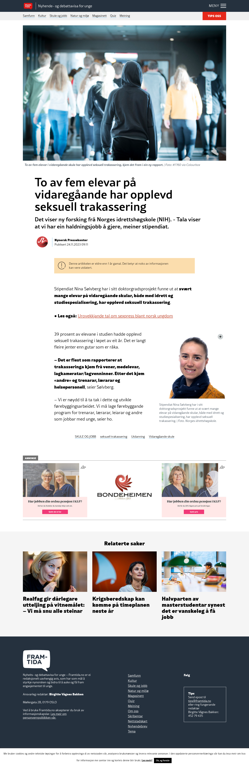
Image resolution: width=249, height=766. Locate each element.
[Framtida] (29, 6)
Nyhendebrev (137, 726)
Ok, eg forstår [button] (163, 760)
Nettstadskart (137, 721)
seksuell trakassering (113, 437)
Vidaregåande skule (161, 437)
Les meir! (147, 760)
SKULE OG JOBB (85, 437)
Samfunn (29, 16)
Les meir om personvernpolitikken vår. (45, 716)
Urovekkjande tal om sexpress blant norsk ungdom (125, 316)
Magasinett (99, 16)
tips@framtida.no (199, 701)
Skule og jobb (58, 16)
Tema (132, 731)
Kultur (42, 16)
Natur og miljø (79, 16)
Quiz (113, 16)
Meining (125, 16)
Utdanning (138, 437)
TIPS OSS (214, 15)
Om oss (133, 711)
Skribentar (135, 716)
